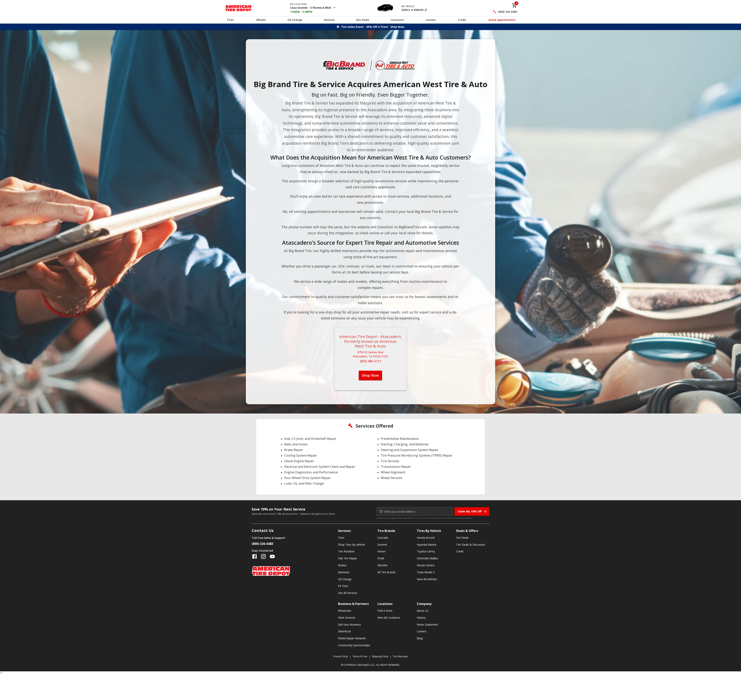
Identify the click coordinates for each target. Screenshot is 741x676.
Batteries (343, 572)
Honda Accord (426, 537)
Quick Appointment (502, 20)
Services (329, 20)
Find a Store (384, 610)
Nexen (381, 551)
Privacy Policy (459, 518)
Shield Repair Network (352, 638)
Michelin (382, 565)
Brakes (342, 565)
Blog (420, 638)
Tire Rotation (346, 551)
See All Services (347, 593)
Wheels (261, 20)
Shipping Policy (380, 656)
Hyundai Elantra (426, 544)
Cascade (382, 537)
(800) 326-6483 (507, 12)
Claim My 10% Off (470, 511)
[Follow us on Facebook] (254, 556)
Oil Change (295, 20)
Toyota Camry (426, 551)
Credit (462, 20)
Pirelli (380, 558)
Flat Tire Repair (347, 558)
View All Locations (388, 617)
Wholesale (344, 610)
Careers (431, 20)
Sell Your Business (349, 624)
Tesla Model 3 (426, 572)
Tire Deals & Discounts (470, 544)
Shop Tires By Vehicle (351, 544)
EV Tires (343, 586)
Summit (382, 544)
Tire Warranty (400, 656)
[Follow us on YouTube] (272, 556)
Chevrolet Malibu (427, 558)
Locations (397, 20)
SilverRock (344, 631)
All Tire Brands (386, 572)
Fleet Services (346, 617)
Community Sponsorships (354, 645)
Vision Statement (427, 624)
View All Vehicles (427, 579)
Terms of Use (360, 656)
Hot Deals (362, 20)
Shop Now (370, 375)
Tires (230, 20)
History (421, 617)
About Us (422, 610)
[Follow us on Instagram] (263, 556)
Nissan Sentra (425, 565)
